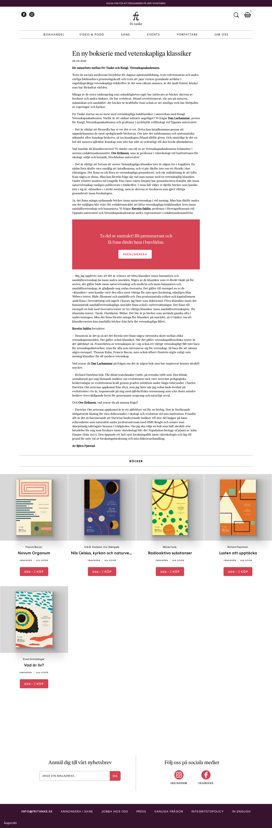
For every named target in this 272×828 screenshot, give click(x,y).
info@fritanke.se (36, 811)
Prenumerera (135, 254)
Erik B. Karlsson (93, 547)
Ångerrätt (10, 823)
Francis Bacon (34, 547)
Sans (125, 34)
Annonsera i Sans (77, 811)
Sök (236, 15)
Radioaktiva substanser (170, 553)
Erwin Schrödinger (33, 659)
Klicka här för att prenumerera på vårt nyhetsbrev (136, 3)
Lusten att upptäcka (238, 553)
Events (153, 34)
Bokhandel (53, 34)
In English (241, 811)
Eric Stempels (111, 547)
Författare (187, 34)
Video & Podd (91, 34)
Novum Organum (34, 553)
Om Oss (222, 34)
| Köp (34, 571)
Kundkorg (247, 15)
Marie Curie (170, 547)
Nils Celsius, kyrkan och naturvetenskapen (110, 553)
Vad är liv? (34, 665)
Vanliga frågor (168, 811)
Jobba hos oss (114, 811)
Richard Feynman (237, 547)
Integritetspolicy (207, 811)
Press (141, 811)
